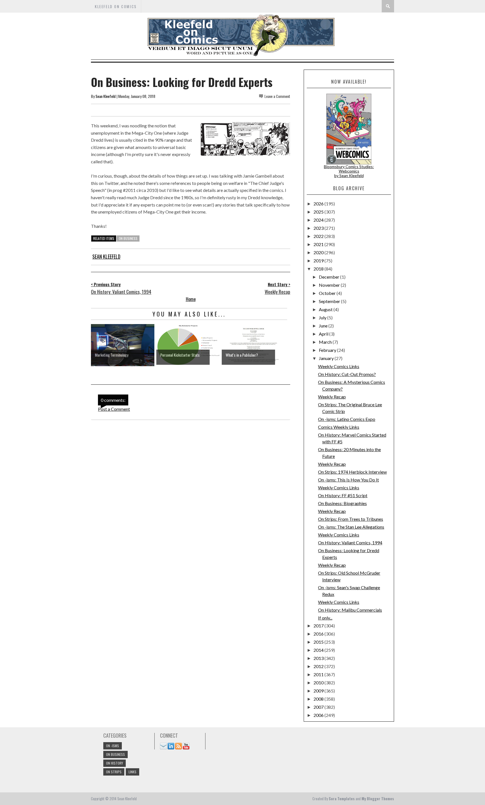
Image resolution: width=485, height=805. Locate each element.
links (132, 771)
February (328, 350)
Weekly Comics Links (338, 366)
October (328, 293)
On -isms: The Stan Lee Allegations (351, 526)
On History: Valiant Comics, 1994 (350, 542)
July (323, 317)
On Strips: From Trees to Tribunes (350, 519)
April (324, 333)
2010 (319, 682)
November (330, 285)
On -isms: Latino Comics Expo (346, 419)
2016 (319, 633)
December (329, 276)
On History (114, 763)
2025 (319, 211)
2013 (319, 658)
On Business (128, 238)
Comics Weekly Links (338, 427)
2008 (319, 698)
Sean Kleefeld (105, 96)
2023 (319, 228)
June (323, 325)
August (326, 309)
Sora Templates (342, 798)
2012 (319, 666)
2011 (319, 674)
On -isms (112, 745)
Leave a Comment (277, 96)
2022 (319, 236)
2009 (319, 690)
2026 (319, 203)
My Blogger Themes (378, 798)
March (326, 342)
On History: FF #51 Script (342, 495)
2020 (319, 252)
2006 (319, 715)
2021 (319, 244)
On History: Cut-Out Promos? (347, 374)
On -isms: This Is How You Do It (348, 479)
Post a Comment (114, 409)
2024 (319, 220)
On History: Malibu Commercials (350, 610)
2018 (319, 268)
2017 (319, 625)
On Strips (114, 771)
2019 (319, 260)
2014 (319, 650)
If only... (325, 617)
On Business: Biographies (342, 503)
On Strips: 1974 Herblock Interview (352, 471)
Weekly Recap (332, 396)
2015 (319, 642)
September (330, 301)
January (327, 358)
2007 (319, 707)
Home (191, 299)
